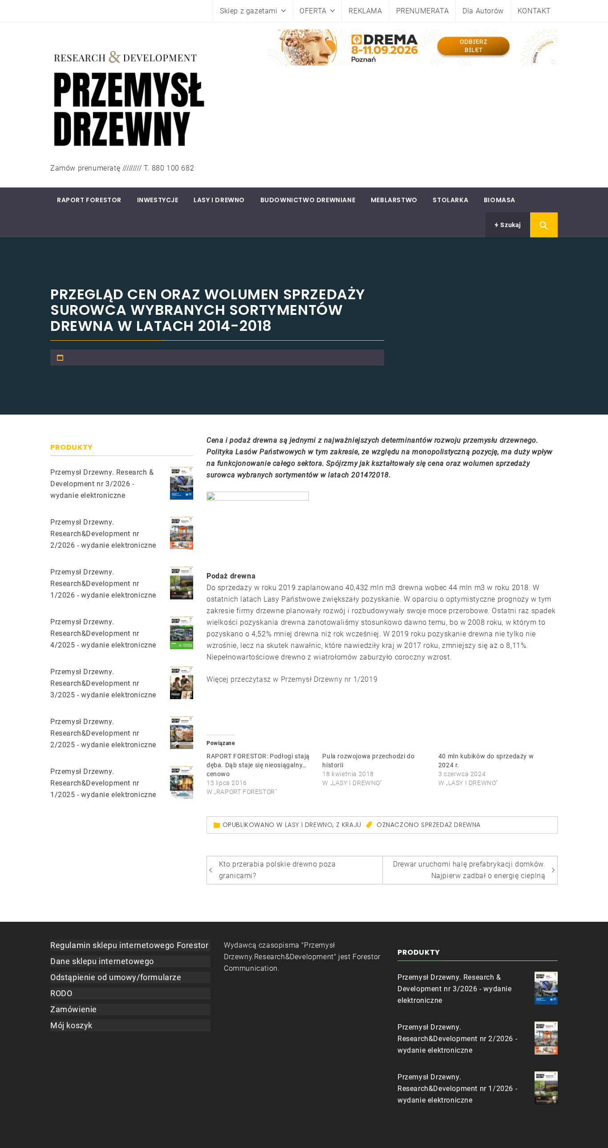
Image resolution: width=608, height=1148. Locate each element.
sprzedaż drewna (451, 824)
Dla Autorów (483, 11)
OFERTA (313, 11)
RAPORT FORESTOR (89, 199)
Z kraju (348, 824)
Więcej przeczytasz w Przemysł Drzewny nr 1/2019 (292, 679)
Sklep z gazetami (249, 11)
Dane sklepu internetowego (102, 961)
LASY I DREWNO (219, 199)
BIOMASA (499, 199)
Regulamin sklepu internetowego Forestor (129, 945)
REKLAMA (365, 11)
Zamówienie (73, 1009)
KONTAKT (534, 11)
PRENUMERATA (422, 11)
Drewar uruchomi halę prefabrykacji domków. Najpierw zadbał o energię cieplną (469, 870)
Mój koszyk (71, 1025)
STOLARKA (450, 199)
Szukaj (510, 224)
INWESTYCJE (157, 199)
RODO (61, 993)
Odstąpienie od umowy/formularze (116, 977)
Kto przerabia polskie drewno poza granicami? (277, 870)
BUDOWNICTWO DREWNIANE (308, 199)
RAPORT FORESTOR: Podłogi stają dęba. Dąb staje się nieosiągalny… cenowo (258, 765)
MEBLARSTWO (394, 199)
